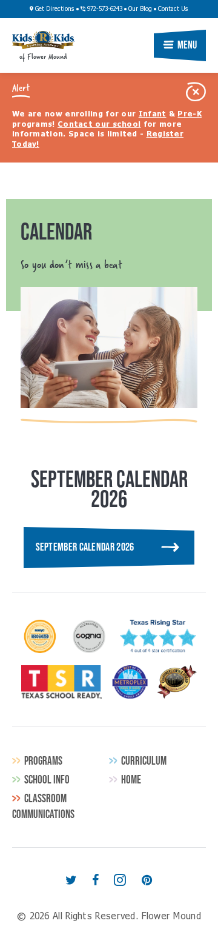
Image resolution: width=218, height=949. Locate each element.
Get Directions (53, 9)
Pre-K (189, 114)
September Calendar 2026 (85, 547)
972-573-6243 (103, 9)
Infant (153, 114)
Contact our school (99, 125)
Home (131, 779)
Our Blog (140, 9)
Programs (43, 760)
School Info (47, 779)
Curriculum (144, 760)
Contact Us (173, 9)
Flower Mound (43, 40)
